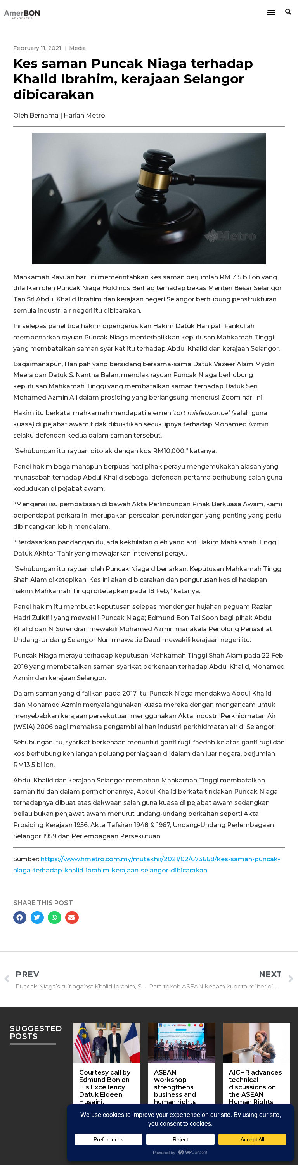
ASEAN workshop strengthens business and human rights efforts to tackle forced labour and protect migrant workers (181, 1102)
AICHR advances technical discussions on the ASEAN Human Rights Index (255, 1091)
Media (77, 48)
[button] (271, 11)
